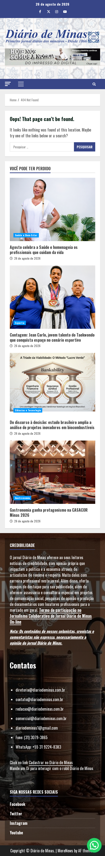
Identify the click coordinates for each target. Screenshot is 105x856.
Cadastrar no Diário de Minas (51, 762)
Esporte (19, 323)
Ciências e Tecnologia (28, 410)
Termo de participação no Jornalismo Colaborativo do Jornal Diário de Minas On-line (51, 616)
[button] (8, 84)
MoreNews (65, 851)
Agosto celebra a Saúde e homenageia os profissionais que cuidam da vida (52, 209)
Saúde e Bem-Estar (26, 235)
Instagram (18, 823)
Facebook (17, 804)
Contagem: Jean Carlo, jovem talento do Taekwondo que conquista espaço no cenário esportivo (52, 297)
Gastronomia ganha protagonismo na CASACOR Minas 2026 (52, 472)
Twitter (16, 814)
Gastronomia (22, 498)
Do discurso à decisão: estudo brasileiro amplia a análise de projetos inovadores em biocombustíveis (52, 384)
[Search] (94, 84)
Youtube (16, 833)
